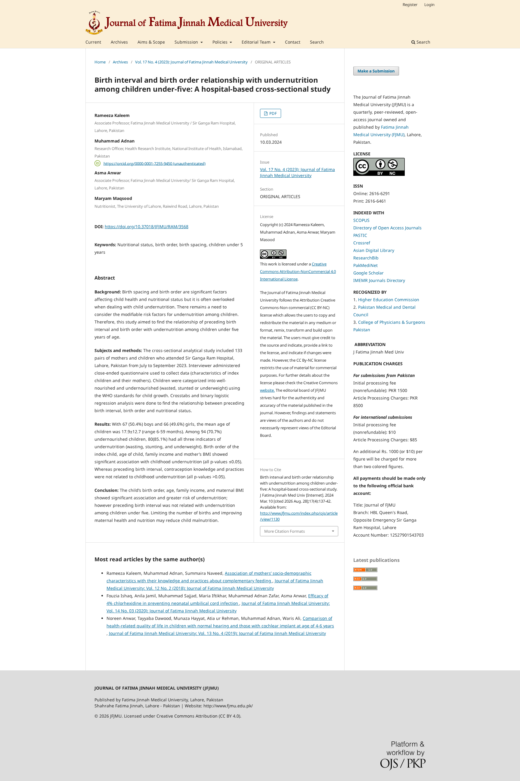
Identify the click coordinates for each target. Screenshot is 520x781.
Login (429, 4)
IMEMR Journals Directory (379, 280)
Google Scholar (368, 273)
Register (410, 4)
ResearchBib (366, 258)
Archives (119, 42)
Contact (292, 42)
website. (267, 390)
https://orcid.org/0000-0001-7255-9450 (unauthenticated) (155, 163)
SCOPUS (361, 220)
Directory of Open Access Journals (387, 228)
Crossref (361, 243)
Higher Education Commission (388, 299)
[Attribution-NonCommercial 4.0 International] (379, 174)
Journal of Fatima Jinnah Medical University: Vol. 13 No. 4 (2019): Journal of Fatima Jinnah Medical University (217, 633)
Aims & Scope (151, 42)
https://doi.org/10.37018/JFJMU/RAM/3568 (146, 226)
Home (100, 62)
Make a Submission (376, 71)
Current (93, 42)
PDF (272, 113)
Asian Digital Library (373, 250)
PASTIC (360, 235)
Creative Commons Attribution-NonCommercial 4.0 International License (298, 271)
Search (317, 42)
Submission (187, 42)
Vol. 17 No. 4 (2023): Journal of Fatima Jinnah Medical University (191, 62)
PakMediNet (365, 265)
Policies (220, 42)
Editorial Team (257, 42)
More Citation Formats (284, 531)
